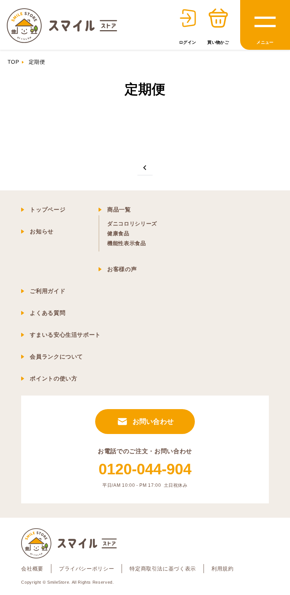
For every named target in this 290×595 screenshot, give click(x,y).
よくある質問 (47, 313)
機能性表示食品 (126, 243)
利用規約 (222, 569)
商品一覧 (119, 209)
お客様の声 (122, 269)
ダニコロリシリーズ (132, 224)
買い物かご (218, 42)
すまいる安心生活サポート (65, 334)
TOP (13, 62)
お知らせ (42, 231)
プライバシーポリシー (86, 569)
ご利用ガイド (47, 291)
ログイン (187, 42)
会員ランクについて (56, 356)
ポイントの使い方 (53, 378)
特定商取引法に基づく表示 (163, 569)
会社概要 (32, 569)
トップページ (47, 209)
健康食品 (118, 233)
